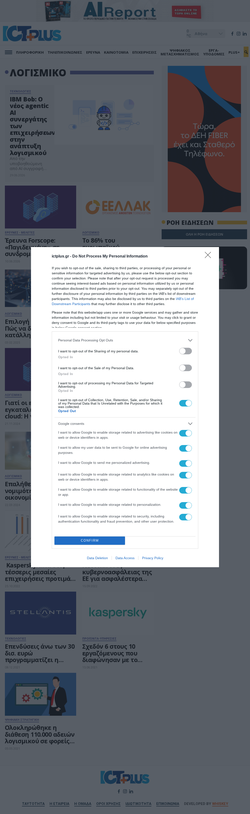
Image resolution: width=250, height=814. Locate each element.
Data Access (125, 558)
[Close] (209, 256)
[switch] (185, 351)
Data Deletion (97, 558)
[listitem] (125, 340)
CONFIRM (90, 540)
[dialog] (125, 407)
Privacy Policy (152, 558)
